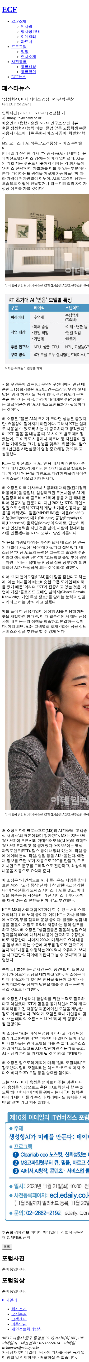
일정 (24, 52)
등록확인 (28, 72)
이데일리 (28, 36)
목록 (7, 1246)
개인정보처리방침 (26, 1329)
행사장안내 (30, 31)
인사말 (26, 26)
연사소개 (28, 57)
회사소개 (19, 1309)
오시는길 (19, 1314)
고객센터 (19, 1319)
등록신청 (28, 67)
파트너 (26, 42)
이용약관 (19, 1324)
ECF (9, 9)
